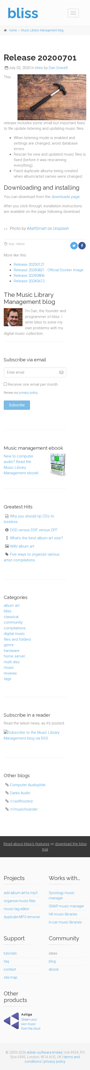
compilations (15, 628)
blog (52, 961)
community (13, 622)
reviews (10, 673)
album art (12, 605)
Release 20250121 (29, 264)
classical (11, 617)
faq (6, 961)
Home (13, 30)
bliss (39, 67)
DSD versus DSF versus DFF (34, 530)
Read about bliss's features (27, 844)
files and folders (17, 639)
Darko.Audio (20, 793)
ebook (54, 969)
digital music (14, 633)
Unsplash (61, 228)
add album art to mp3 (21, 893)
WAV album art (22, 546)
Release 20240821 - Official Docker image (49, 270)
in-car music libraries (65, 922)
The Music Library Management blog (29, 298)
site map (10, 977)
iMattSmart (36, 228)
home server (14, 656)
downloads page (66, 196)
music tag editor (16, 909)
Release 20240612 (29, 281)
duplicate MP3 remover (22, 917)
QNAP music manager (66, 906)
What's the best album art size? (36, 538)
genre (9, 645)
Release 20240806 (29, 275)
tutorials (10, 953)
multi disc (12, 662)
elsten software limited (44, 1052)
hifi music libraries (63, 914)
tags (7, 679)
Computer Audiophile (28, 785)
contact (10, 969)
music (9, 667)
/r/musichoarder (24, 809)
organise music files (20, 901)
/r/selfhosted (21, 801)
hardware (12, 650)
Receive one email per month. (33, 384)
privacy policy (28, 392)
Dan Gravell (58, 67)
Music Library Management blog (42, 30)
